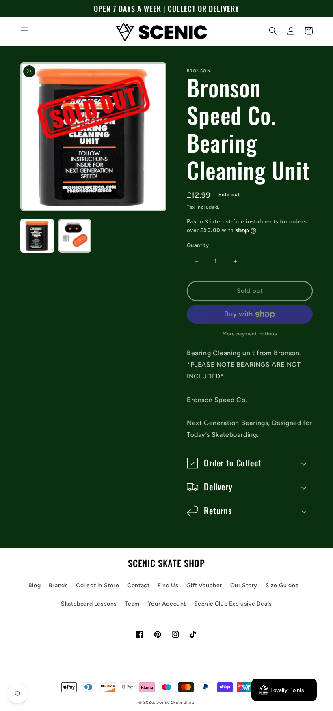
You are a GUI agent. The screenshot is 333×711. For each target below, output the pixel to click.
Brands (58, 585)
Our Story (243, 585)
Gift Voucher (204, 585)
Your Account (167, 603)
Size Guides (282, 585)
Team (132, 603)
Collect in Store (97, 585)
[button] (24, 31)
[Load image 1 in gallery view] (37, 236)
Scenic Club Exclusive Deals (233, 603)
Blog (34, 585)
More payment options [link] (250, 334)
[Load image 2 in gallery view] (75, 236)
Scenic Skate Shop (175, 702)
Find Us (168, 585)
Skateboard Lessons (89, 603)
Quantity (198, 245)
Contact (138, 585)
